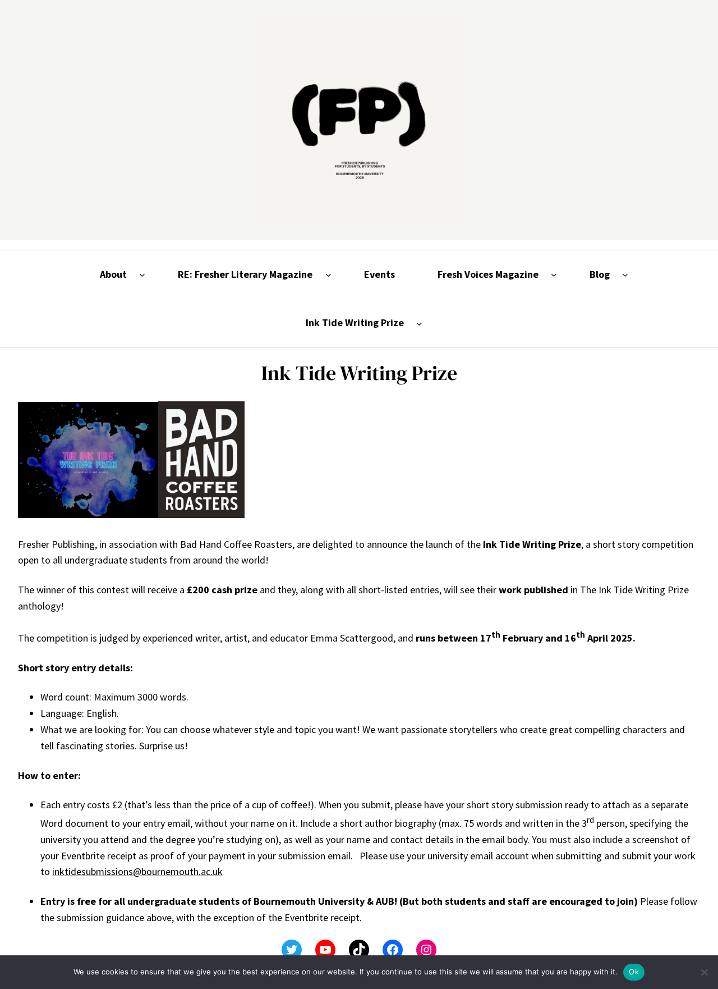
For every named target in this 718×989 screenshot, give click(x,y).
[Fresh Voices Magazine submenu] (554, 275)
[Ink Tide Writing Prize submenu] (419, 323)
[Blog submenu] (625, 275)
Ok (634, 971)
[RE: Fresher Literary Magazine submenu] (328, 275)
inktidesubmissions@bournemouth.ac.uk (137, 871)
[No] (704, 972)
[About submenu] (142, 275)
